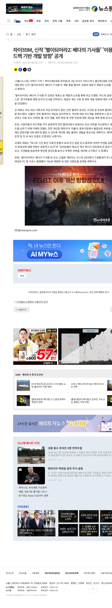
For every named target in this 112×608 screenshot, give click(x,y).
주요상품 (22, 573)
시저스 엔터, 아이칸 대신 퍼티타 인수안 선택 (87, 385)
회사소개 (9, 573)
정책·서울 (57, 21)
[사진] (31, 455)
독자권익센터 (89, 573)
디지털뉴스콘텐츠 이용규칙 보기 (32, 301)
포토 (38, 21)
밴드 (29, 70)
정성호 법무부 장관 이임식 (89, 516)
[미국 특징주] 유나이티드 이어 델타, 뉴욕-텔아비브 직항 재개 (48, 385)
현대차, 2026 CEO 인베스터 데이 (68, 530)
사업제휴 (35, 573)
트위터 (25, 70)
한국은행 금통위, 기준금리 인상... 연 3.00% (68, 516)
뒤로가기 (22, 309)
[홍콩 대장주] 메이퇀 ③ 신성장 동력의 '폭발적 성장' (48, 400)
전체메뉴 (9, 20)
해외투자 (102, 21)
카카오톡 (16, 70)
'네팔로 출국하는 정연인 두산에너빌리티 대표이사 (35, 531)
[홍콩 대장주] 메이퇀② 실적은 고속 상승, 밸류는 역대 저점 (88, 400)
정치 (46, 21)
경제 (68, 21)
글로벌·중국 (88, 21)
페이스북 (20, 70)
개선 (22, 275)
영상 (26, 21)
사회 (76, 21)
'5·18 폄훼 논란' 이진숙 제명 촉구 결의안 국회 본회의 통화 (89, 530)
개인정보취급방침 (52, 573)
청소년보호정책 (71, 573)
